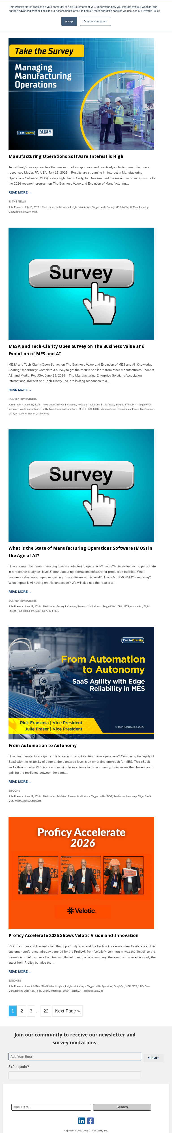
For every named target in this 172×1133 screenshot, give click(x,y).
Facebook (90, 1120)
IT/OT (109, 796)
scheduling (43, 413)
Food (38, 990)
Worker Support (27, 413)
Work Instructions (29, 409)
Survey (110, 207)
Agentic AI (107, 986)
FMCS (55, 611)
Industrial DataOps (93, 990)
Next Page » (67, 1010)
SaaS (148, 796)
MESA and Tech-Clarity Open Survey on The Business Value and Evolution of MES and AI (77, 350)
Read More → (20, 192)
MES (118, 207)
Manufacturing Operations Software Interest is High (66, 156)
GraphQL (119, 986)
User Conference (52, 990)
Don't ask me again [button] (95, 21)
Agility (25, 800)
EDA (120, 606)
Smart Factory (70, 990)
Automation (136, 606)
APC (48, 611)
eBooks (84, 796)
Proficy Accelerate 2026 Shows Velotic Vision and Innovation (74, 935)
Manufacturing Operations (63, 409)
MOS (35, 211)
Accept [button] (69, 21)
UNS (141, 986)
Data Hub (29, 990)
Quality (44, 409)
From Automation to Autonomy (43, 745)
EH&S (88, 409)
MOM (125, 207)
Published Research (68, 796)
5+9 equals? (19, 1067)
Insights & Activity (79, 207)
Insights (59, 986)
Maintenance (147, 409)
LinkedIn (81, 1120)
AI (130, 207)
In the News (62, 207)
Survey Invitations (66, 404)
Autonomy (131, 796)
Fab (20, 611)
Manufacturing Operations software (120, 409)
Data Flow (28, 611)
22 (45, 1010)
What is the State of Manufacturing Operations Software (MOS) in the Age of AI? (80, 551)
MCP (128, 986)
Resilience (119, 796)
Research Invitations (88, 404)
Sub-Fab (40, 611)
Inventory (14, 409)
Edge (141, 796)
